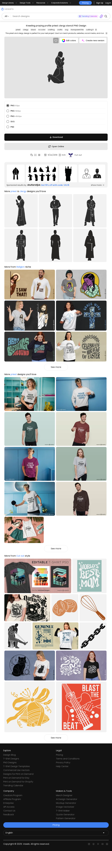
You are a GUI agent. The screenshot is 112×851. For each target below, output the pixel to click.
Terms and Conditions (67, 758)
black (33, 29)
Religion (20, 266)
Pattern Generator (65, 818)
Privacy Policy (63, 762)
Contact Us (9, 810)
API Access (8, 806)
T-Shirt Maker (63, 810)
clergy (25, 29)
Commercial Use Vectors (16, 770)
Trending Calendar (13, 785)
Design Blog (9, 754)
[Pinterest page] (98, 844)
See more (56, 367)
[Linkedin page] (107, 844)
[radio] (8, 105)
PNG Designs (10, 762)
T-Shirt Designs (11, 758)
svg (66, 29)
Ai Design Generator (66, 799)
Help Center (62, 766)
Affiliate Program (12, 799)
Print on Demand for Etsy (16, 777)
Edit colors (71, 40)
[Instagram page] (89, 844)
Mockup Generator (66, 803)
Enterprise (8, 803)
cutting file (90, 29)
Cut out (20, 555)
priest (18, 29)
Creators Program (12, 795)
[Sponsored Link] (16, 173)
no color (41, 29)
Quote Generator (65, 814)
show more (96, 185)
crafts (59, 29)
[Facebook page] (93, 844)
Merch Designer (64, 795)
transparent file (77, 29)
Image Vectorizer (65, 806)
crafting (51, 29)
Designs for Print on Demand (18, 774)
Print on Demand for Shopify (18, 781)
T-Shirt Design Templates (16, 766)
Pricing (59, 754)
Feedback (8, 814)
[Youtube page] (102, 844)
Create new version (95, 40)
